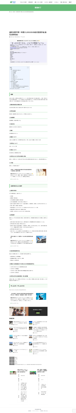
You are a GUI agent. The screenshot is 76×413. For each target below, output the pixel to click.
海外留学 (29, 364)
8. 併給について (14, 78)
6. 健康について (14, 75)
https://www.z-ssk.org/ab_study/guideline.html (17, 289)
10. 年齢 (14, 80)
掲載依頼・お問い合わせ (44, 410)
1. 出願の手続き (14, 82)
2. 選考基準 (14, 83)
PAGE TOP (73, 400)
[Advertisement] (28, 23)
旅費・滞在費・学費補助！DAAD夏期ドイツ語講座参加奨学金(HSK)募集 (42, 370)
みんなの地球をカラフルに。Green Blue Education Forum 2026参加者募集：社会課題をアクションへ (40, 351)
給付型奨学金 (33, 364)
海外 (15, 360)
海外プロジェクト (24, 364)
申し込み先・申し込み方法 (15, 88)
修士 (41, 364)
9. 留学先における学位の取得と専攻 (17, 79)
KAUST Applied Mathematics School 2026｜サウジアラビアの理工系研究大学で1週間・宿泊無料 (20, 328)
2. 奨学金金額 (14, 71)
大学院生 (16, 358)
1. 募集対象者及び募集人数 (16, 70)
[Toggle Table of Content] (27, 67)
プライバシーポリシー (35, 410)
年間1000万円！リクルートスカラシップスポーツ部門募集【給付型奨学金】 (22, 370)
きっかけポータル (15, 179)
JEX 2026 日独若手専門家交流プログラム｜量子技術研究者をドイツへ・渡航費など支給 (40, 344)
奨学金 (16, 361)
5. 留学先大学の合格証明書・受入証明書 (18, 87)
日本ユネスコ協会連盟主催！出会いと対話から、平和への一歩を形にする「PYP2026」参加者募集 (40, 337)
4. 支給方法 (14, 73)
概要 (11, 69)
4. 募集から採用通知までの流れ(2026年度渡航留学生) (20, 86)
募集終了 (16, 357)
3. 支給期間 (14, 72)
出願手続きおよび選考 (14, 81)
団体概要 (29, 410)
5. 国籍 (13, 74)
